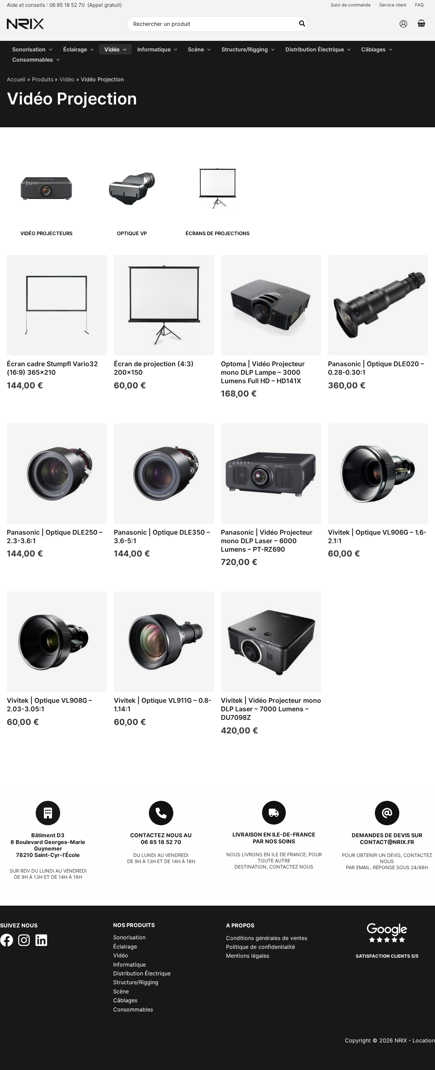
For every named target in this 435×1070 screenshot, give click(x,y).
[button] (49, 49)
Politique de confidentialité (260, 946)
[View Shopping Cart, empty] (421, 24)
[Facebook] (6, 940)
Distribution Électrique (142, 973)
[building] (48, 813)
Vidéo (120, 955)
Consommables (133, 1009)
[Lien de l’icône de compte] (403, 24)
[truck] (274, 813)
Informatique (129, 964)
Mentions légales (247, 955)
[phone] (161, 813)
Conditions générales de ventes (266, 938)
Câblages (125, 1000)
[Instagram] (24, 940)
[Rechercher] (302, 24)
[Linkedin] (41, 940)
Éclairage (125, 946)
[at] (387, 813)
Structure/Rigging (135, 982)
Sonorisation (129, 937)
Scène (121, 991)
